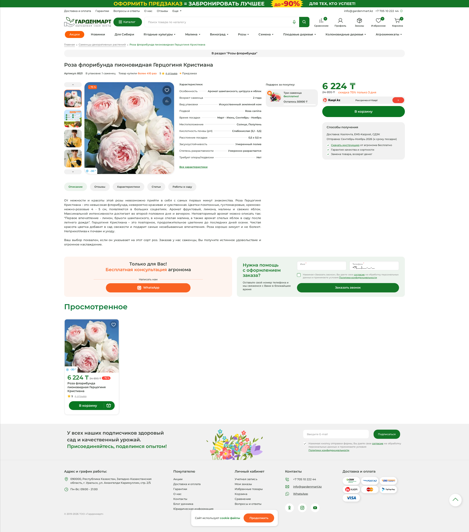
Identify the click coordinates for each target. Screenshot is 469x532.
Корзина (241, 494)
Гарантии (102, 11)
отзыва (171, 73)
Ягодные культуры (158, 34)
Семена (264, 34)
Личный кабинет (249, 471)
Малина (191, 34)
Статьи (156, 186)
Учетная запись (246, 479)
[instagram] (302, 507)
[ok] (289, 507)
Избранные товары (249, 489)
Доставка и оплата (77, 11)
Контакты (180, 499)
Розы (242, 34)
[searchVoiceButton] (294, 22)
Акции (178, 479)
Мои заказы (243, 484)
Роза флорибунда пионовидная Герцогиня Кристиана (86, 387)
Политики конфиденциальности (358, 277)
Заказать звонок (348, 287)
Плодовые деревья (298, 34)
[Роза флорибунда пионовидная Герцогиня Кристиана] (92, 346)
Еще (175, 11)
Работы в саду (182, 186)
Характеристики (128, 186)
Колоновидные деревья (344, 34)
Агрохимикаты (387, 34)
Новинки (98, 34)
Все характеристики (193, 167)
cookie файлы (230, 518)
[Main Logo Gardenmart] (87, 22)
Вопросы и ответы (126, 11)
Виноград (218, 34)
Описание (76, 186)
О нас (148, 11)
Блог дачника (183, 504)
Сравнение (243, 499)
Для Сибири (124, 34)
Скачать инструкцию (345, 145)
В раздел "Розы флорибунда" (234, 53)
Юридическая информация (193, 509)
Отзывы (162, 11)
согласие (359, 274)
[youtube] (315, 507)
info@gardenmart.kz (307, 486)
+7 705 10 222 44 (304, 479)
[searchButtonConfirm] (304, 22)
